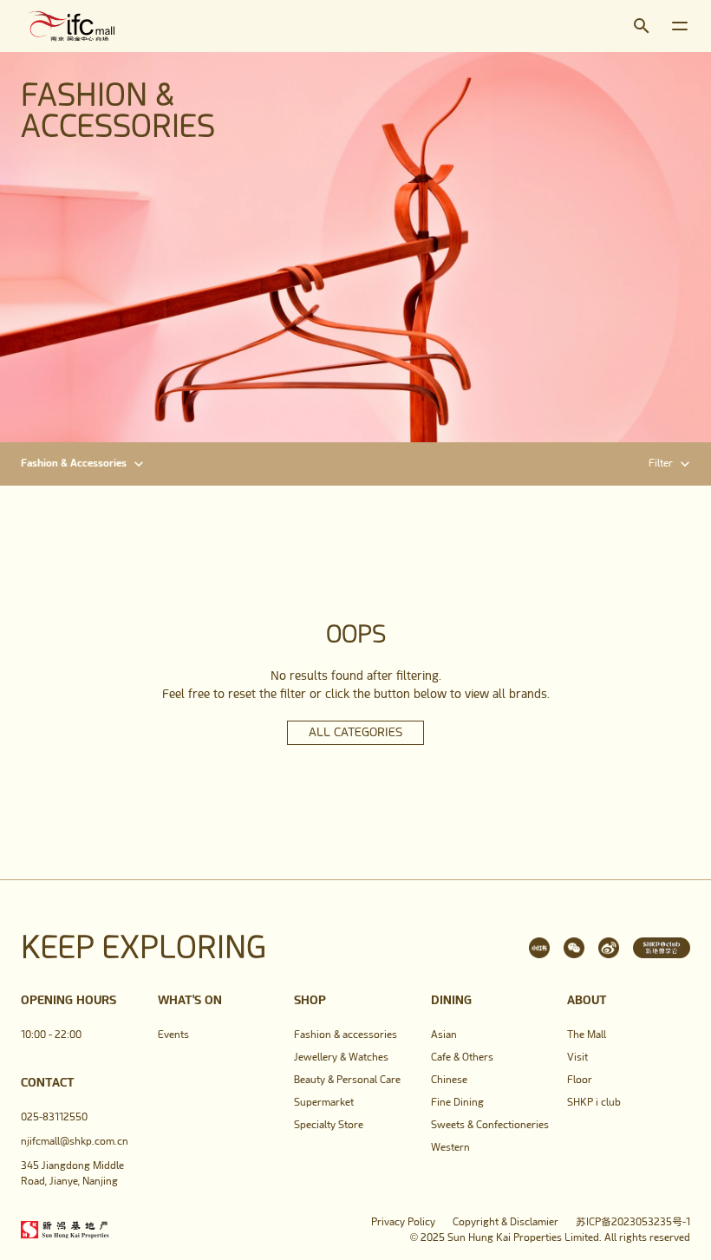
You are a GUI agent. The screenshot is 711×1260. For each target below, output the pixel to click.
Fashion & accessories (345, 1034)
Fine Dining (457, 1102)
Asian (444, 1034)
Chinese (449, 1080)
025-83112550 (54, 1117)
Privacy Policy (403, 1222)
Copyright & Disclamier (505, 1222)
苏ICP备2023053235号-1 (633, 1222)
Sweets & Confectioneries (490, 1125)
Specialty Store (328, 1125)
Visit (577, 1057)
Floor (579, 1080)
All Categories (355, 732)
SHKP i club (594, 1102)
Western (450, 1147)
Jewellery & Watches (341, 1057)
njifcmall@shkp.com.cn (74, 1141)
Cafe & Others (462, 1057)
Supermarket (324, 1102)
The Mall (586, 1034)
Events (173, 1034)
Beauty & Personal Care (347, 1080)
